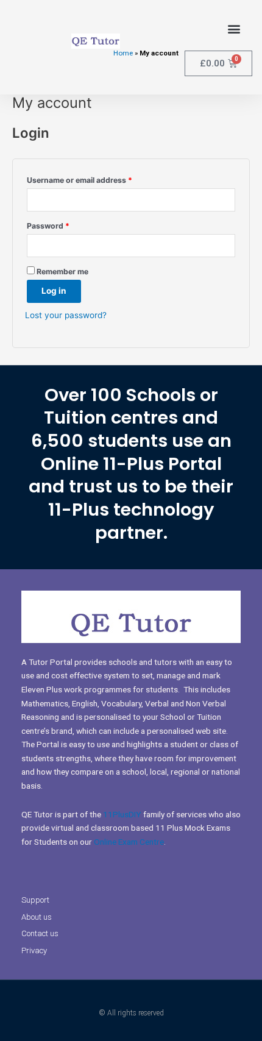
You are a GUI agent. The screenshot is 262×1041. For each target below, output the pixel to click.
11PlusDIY (122, 814)
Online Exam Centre (129, 842)
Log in (53, 291)
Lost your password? (66, 315)
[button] (234, 28)
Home (123, 53)
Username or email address (96, 179)
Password (64, 224)
